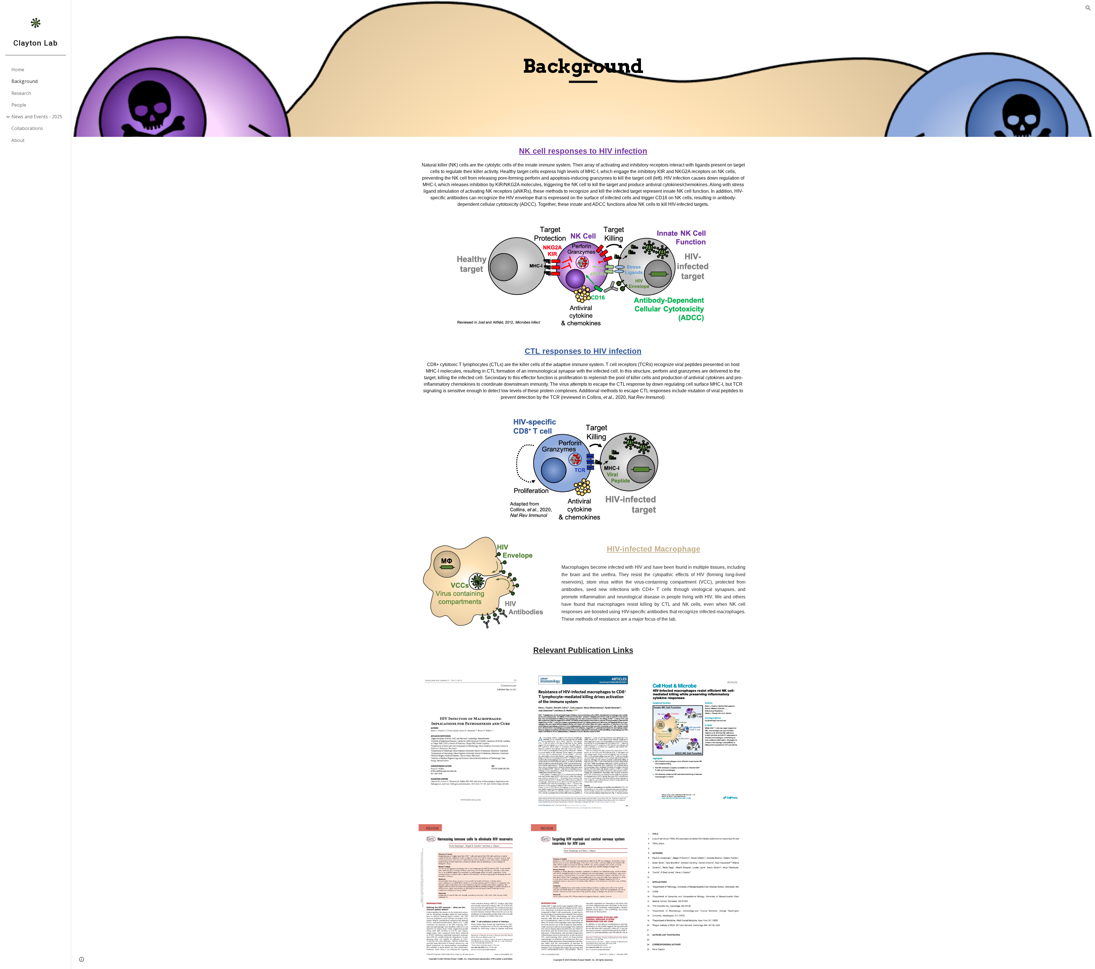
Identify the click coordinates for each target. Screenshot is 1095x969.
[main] (583, 68)
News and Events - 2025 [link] (36, 116)
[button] (1088, 8)
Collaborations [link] (27, 128)
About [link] (18, 140)
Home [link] (17, 69)
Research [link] (21, 93)
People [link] (18, 105)
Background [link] (24, 81)
